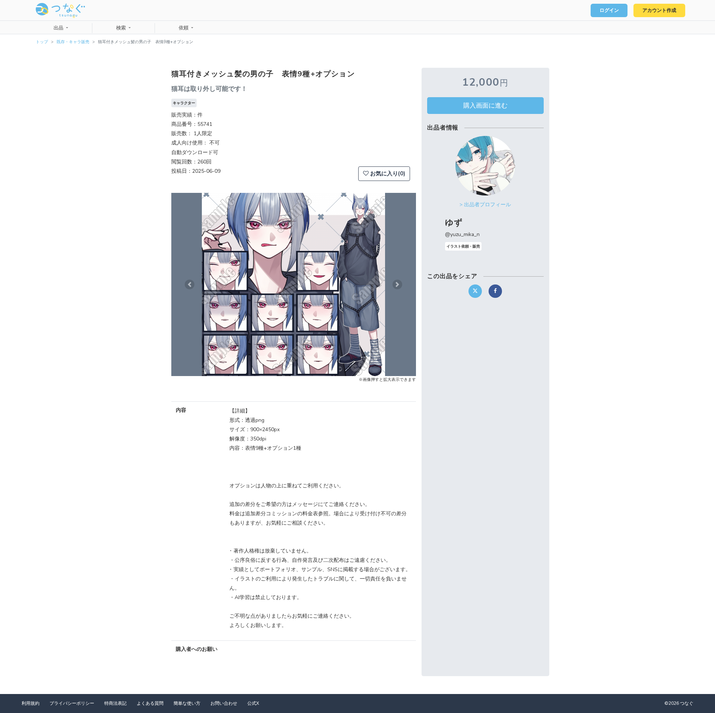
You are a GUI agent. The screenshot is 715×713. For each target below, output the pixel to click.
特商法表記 (115, 703)
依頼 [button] (184, 28)
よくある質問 (150, 703)
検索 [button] (121, 28)
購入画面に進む (485, 105)
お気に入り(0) (387, 173)
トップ (42, 42)
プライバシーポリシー (72, 703)
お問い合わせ (223, 703)
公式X (253, 703)
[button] (189, 284)
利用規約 (30, 703)
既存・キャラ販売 (73, 42)
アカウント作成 (659, 10)
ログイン (609, 10)
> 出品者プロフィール (485, 204)
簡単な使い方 (187, 703)
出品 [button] (59, 28)
